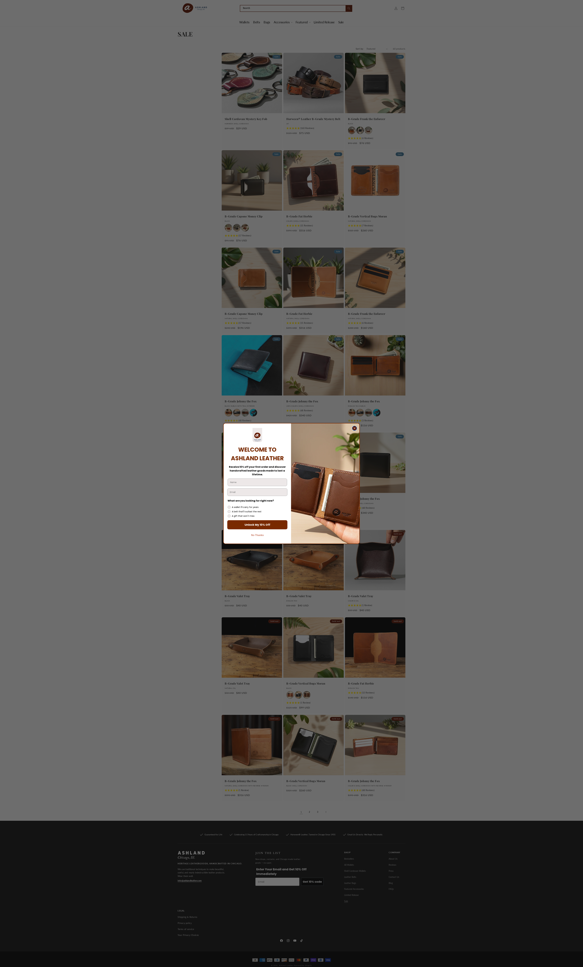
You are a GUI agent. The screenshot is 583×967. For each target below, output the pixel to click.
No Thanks (257, 535)
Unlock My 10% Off (257, 525)
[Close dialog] (354, 428)
